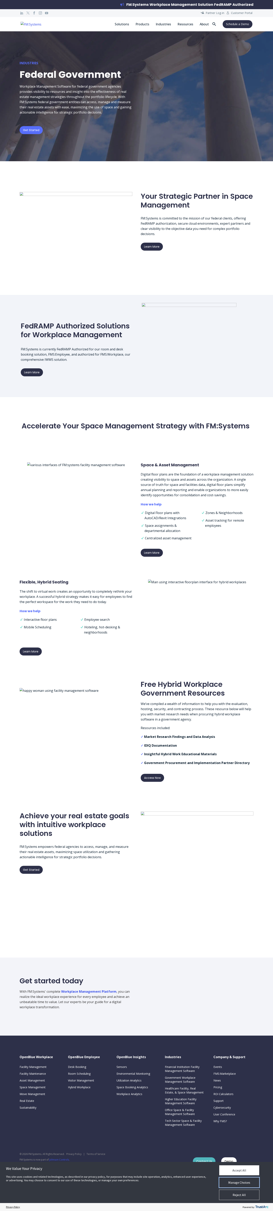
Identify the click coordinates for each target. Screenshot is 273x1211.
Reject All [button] (239, 1195)
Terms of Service (96, 1154)
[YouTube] (46, 13)
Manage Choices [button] (239, 1182)
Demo (229, 1161)
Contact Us (204, 1161)
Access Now (152, 778)
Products (142, 24)
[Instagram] (40, 13)
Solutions (122, 24)
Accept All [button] (239, 1170)
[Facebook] (34, 13)
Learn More (151, 247)
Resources (185, 24)
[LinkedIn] (21, 13)
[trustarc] (262, 1207)
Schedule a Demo (237, 24)
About (204, 24)
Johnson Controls (59, 1159)
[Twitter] (28, 13)
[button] (214, 24)
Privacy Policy (74, 1154)
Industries (163, 24)
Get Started (31, 130)
